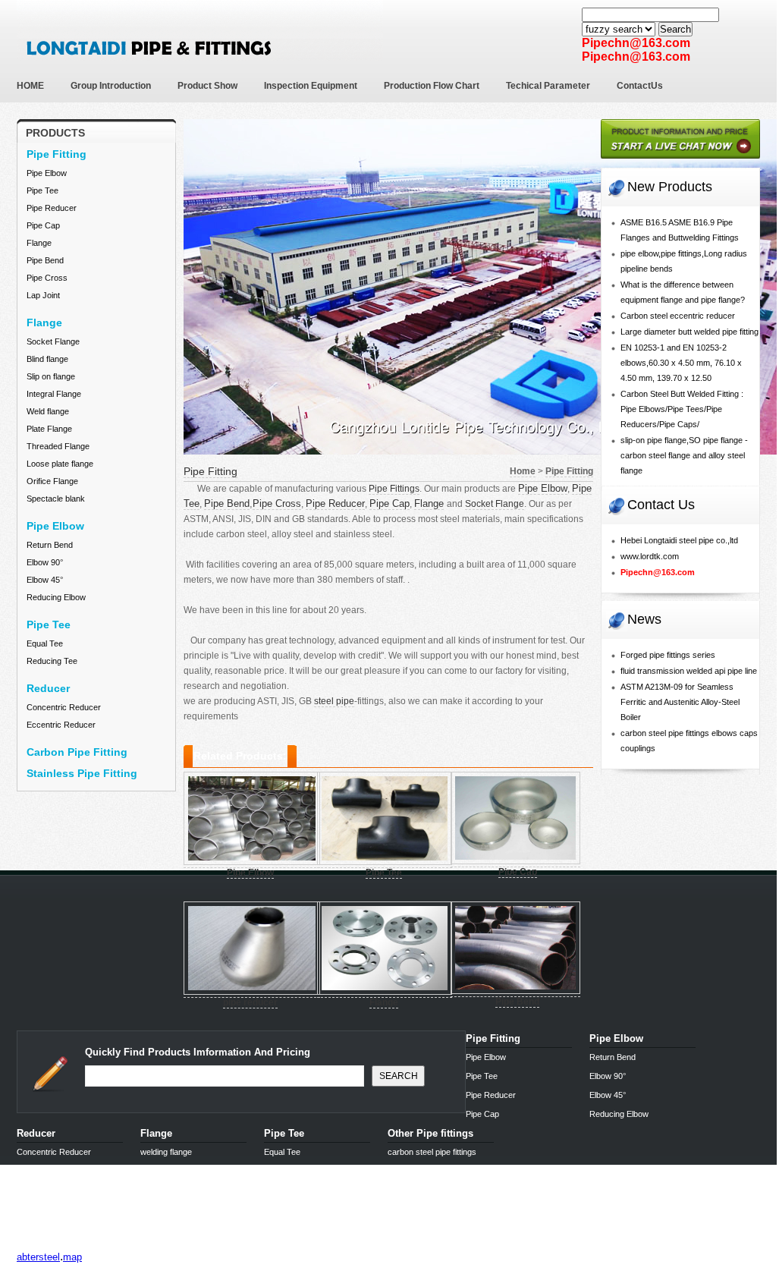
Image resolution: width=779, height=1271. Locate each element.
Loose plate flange (60, 463)
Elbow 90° (45, 562)
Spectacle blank (56, 498)
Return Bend (50, 544)
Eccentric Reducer (61, 724)
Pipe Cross (47, 277)
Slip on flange (51, 376)
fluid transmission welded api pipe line (688, 670)
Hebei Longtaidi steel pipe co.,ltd (679, 540)
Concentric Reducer (64, 707)
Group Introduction (111, 85)
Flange (39, 242)
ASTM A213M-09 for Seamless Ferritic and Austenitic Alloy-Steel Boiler (680, 702)
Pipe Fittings (394, 488)
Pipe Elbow (47, 173)
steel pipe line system (94, 1244)
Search (675, 29)
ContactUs (640, 85)
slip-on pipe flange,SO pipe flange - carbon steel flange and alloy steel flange (684, 455)
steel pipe (334, 701)
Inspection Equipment (310, 85)
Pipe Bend (45, 260)
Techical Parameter (548, 85)
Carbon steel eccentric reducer (677, 315)
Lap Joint (43, 295)
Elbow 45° (45, 579)
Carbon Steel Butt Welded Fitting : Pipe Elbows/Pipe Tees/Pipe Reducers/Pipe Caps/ (681, 409)
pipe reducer (250, 1002)
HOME (30, 85)
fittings (32, 1244)
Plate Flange (49, 428)
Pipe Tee (42, 190)
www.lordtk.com (649, 556)
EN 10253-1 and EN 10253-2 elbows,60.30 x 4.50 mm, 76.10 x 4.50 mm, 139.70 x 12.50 (681, 362)
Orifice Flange (52, 481)
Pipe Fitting (210, 471)
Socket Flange (53, 341)
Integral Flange (54, 393)
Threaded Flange (58, 446)
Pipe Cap (43, 225)
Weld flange (48, 411)
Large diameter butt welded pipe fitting (689, 331)
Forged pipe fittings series (667, 654)
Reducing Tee (52, 660)
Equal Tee (45, 643)
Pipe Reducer (52, 207)
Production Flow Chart (431, 85)
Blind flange (47, 358)
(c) (151, 1244)
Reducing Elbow (56, 597)
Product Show (207, 85)
